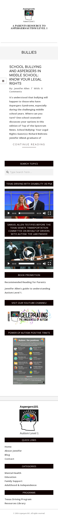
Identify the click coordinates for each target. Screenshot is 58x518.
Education (10, 477)
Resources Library (15, 503)
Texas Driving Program (18, 499)
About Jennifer (13, 450)
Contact (9, 458)
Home (8, 446)
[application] (29, 202)
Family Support (13, 481)
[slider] (26, 213)
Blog (7, 454)
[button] (29, 202)
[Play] (8, 213)
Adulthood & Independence (21, 485)
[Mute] (44, 213)
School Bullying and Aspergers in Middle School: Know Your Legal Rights (25, 75)
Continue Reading (29, 144)
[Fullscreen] (49, 213)
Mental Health (13, 472)
